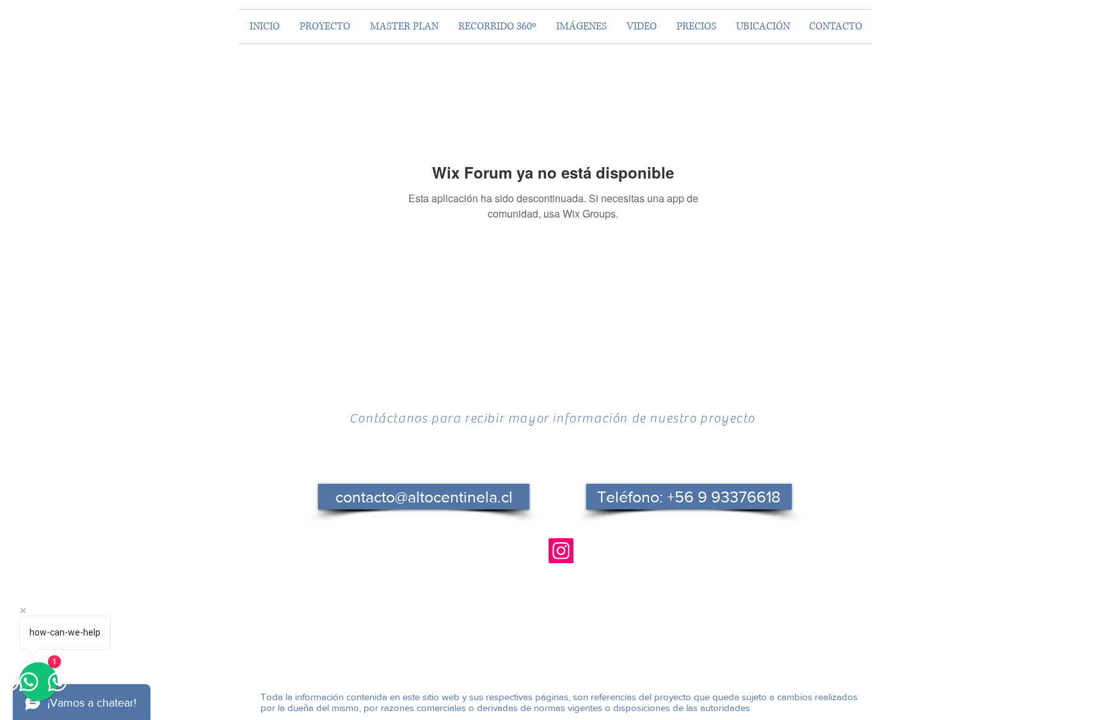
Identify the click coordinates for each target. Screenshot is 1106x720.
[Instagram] (561, 550)
